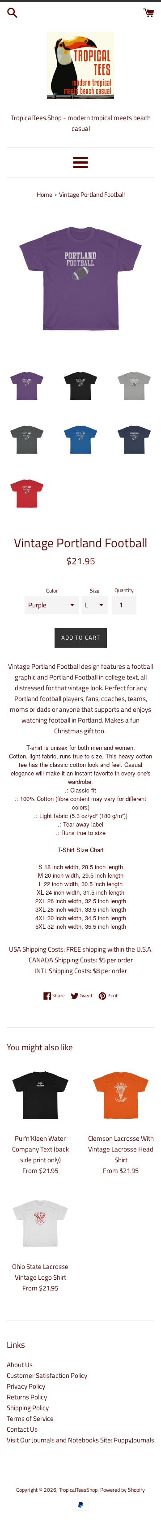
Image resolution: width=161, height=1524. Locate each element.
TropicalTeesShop (78, 1489)
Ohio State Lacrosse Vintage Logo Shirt (40, 1271)
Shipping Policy (28, 1408)
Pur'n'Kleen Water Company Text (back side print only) (40, 1149)
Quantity (124, 590)
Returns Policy (27, 1397)
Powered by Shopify (122, 1489)
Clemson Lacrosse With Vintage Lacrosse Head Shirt (121, 1149)
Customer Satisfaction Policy (47, 1375)
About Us (20, 1364)
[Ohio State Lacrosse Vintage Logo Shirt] (40, 1223)
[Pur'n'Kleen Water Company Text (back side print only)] (40, 1095)
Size (94, 590)
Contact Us (22, 1429)
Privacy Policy (26, 1386)
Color (52, 590)
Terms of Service (30, 1418)
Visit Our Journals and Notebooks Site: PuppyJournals (80, 1440)
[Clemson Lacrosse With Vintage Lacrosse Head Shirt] (120, 1095)
